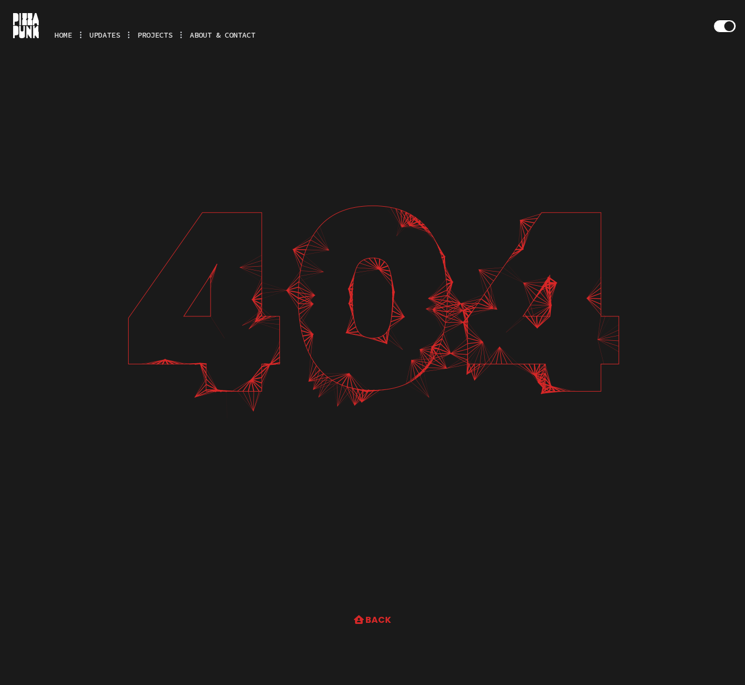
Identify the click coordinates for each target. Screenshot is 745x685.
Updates (104, 35)
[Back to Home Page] (26, 25)
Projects (154, 35)
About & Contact (222, 35)
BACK (377, 620)
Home (63, 35)
